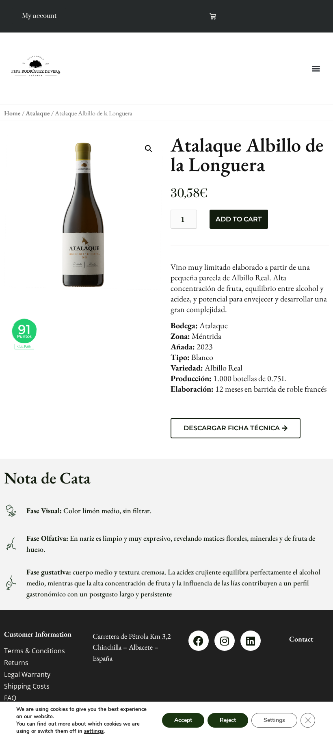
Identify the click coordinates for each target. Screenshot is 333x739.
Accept (183, 720)
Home (12, 113)
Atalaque (38, 113)
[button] (316, 68)
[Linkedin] (250, 641)
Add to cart (239, 219)
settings (94, 731)
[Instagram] (224, 641)
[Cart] (213, 16)
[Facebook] (198, 641)
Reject (228, 720)
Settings (274, 720)
